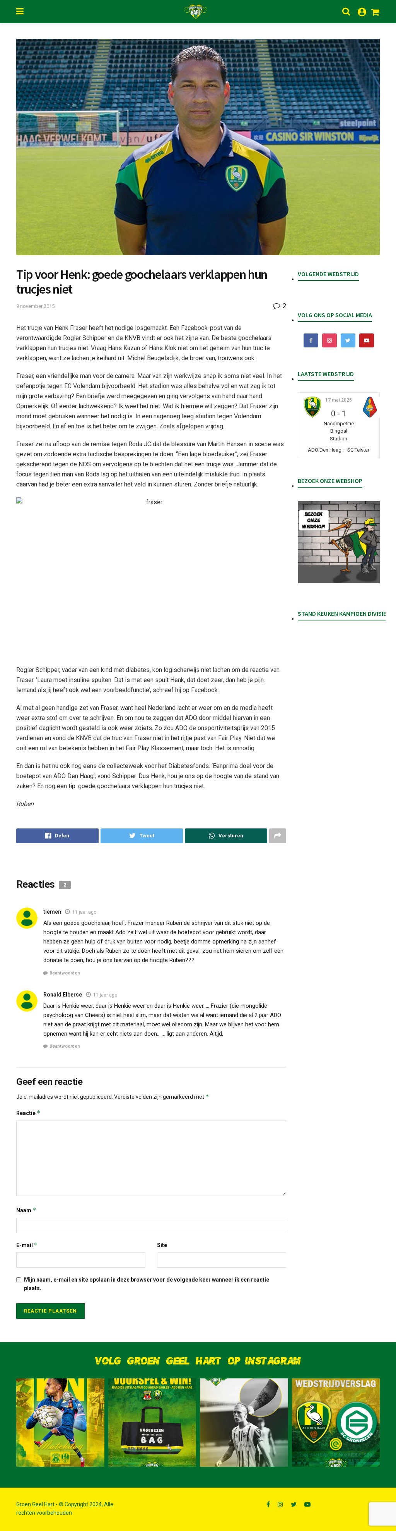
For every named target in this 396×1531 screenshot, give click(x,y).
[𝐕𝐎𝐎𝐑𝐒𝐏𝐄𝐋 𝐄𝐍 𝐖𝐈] (152, 1422)
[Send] (226, 835)
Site (162, 1245)
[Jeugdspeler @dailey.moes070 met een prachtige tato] (244, 1422)
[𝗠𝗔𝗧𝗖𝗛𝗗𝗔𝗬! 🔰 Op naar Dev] (60, 1422)
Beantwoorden (65, 973)
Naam (26, 1210)
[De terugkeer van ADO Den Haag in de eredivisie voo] (336, 1422)
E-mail (27, 1245)
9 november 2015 (35, 306)
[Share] (57, 835)
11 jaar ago (84, 912)
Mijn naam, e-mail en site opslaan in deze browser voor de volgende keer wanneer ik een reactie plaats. (146, 1284)
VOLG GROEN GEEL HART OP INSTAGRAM (198, 1361)
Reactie (28, 1113)
